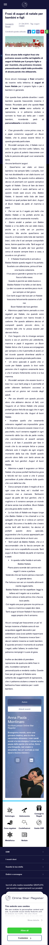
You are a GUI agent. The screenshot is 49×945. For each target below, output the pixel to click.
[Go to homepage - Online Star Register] (24, 4)
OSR (8, 852)
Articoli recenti (24, 709)
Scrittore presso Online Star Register (21, 726)
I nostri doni (11, 859)
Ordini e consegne (14, 874)
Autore (24, 702)
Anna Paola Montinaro (17, 719)
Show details (33, 920)
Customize (23, 938)
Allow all (24, 930)
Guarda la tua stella (14, 867)
